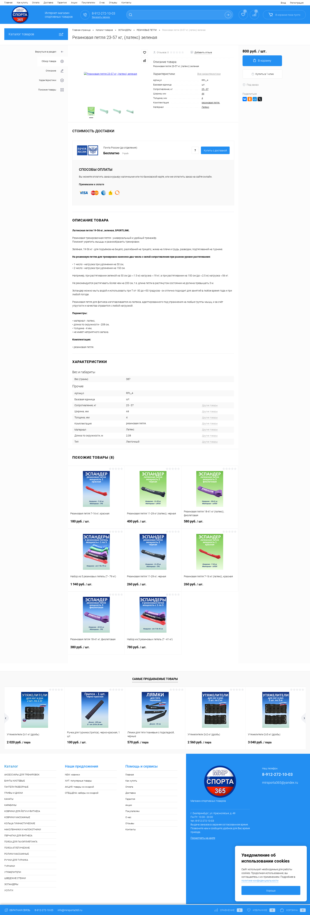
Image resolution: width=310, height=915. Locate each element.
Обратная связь (19, 910)
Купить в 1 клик (264, 74)
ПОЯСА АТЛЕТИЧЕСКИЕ (17, 847)
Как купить (22, 2)
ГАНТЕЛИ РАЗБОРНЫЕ (16, 786)
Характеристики (47, 80)
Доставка (48, 2)
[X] (260, 99)
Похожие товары (47, 90)
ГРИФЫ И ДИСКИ (13, 793)
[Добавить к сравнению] (144, 60)
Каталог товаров (21, 34)
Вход (283, 2)
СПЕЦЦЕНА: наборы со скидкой (81, 793)
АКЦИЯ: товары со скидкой (79, 786)
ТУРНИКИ (9, 866)
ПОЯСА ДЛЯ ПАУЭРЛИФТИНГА (20, 841)
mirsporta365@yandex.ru (280, 782)
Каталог (11, 766)
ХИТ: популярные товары (78, 780)
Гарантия (62, 2)
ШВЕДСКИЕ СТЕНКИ (15, 878)
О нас (102, 2)
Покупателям (88, 2)
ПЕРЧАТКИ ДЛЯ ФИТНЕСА (18, 835)
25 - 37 (205, 89)
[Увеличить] (110, 74)
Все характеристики (209, 73)
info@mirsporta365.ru (70, 910)
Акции (74, 2)
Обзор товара (49, 61)
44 (203, 93)
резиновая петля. (211, 102)
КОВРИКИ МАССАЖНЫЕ (17, 817)
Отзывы (113, 2)
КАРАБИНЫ (10, 805)
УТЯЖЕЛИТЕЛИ (12, 872)
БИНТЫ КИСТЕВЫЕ (14, 780)
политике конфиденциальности (259, 880)
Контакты (126, 2)
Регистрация (297, 2)
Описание (51, 71)
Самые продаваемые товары (155, 679)
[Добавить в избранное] (144, 52)
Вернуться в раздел (45, 51)
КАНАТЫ (8, 799)
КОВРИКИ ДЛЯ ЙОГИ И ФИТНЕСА (22, 811)
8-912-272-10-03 (44, 910)
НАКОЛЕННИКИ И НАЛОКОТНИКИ (22, 829)
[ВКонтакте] (245, 99)
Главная (8, 2)
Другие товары (210, 405)
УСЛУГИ (8, 890)
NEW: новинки (72, 774)
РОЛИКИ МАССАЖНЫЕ (16, 853)
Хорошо (271, 890)
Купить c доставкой (215, 150)
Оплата (35, 2)
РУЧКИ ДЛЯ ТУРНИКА (16, 860)
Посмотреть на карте (203, 838)
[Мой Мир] (255, 99)
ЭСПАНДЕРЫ (11, 884)
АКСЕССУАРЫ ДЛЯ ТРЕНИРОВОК (21, 774)
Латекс (205, 107)
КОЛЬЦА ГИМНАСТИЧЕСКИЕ (19, 823)
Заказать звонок (101, 17)
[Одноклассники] (250, 99)
